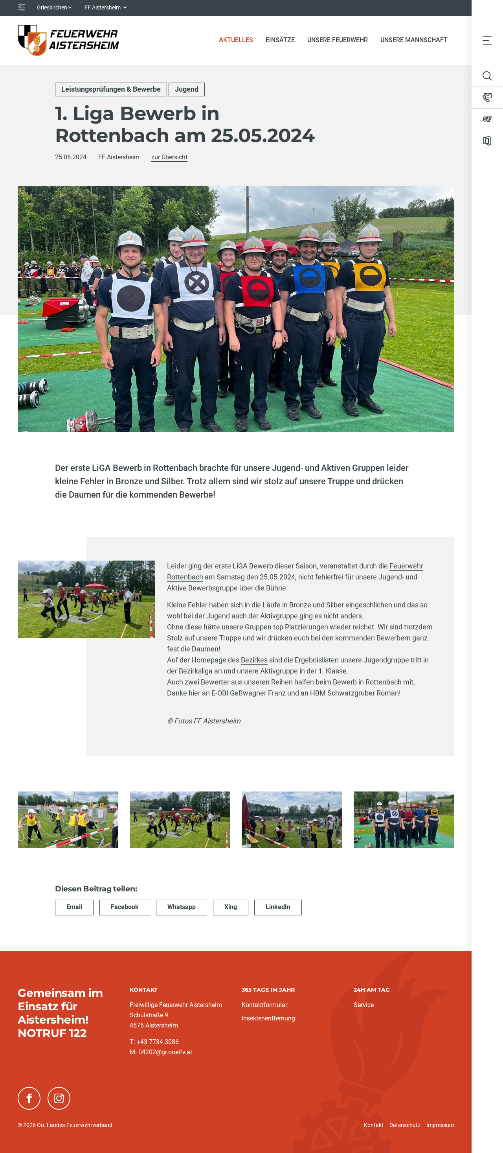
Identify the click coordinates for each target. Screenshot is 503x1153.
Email (74, 907)
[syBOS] (487, 119)
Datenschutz (404, 1125)
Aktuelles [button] (236, 40)
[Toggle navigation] (487, 40)
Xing (230, 907)
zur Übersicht (169, 157)
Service (364, 1005)
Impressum (440, 1125)
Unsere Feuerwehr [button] (337, 40)
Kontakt (374, 1125)
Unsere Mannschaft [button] (414, 40)
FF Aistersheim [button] (103, 7)
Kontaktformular (264, 1005)
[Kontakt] (487, 97)
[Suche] (487, 76)
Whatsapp (181, 907)
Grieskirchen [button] (52, 7)
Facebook (125, 907)
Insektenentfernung (268, 1018)
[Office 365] (487, 140)
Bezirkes (254, 660)
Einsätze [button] (280, 40)
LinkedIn (278, 907)
